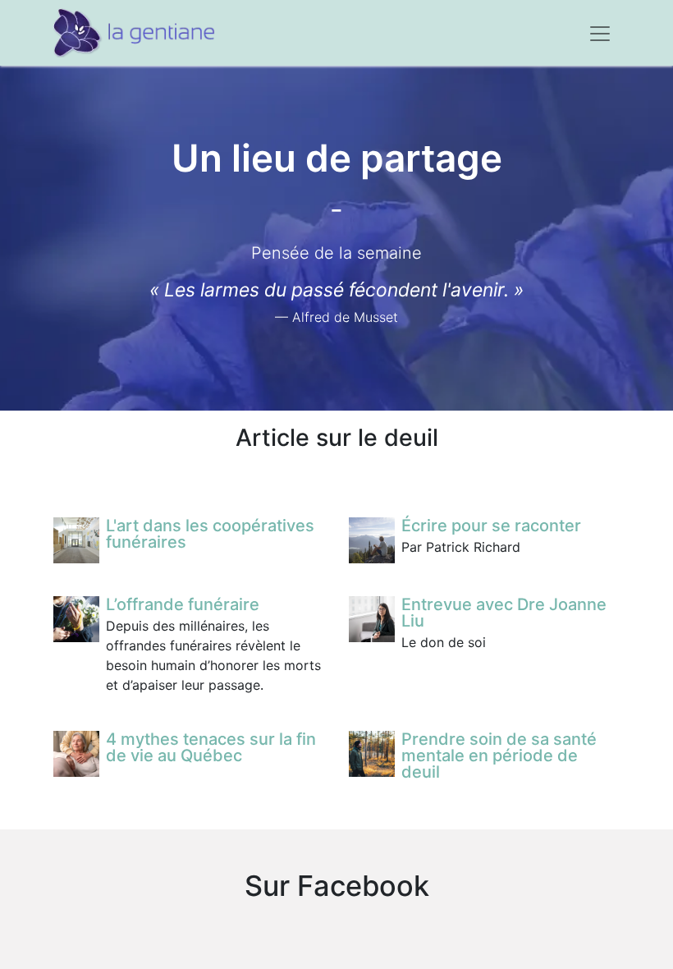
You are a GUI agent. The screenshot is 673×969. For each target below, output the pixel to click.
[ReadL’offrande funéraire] (76, 619)
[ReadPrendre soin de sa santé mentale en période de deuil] (372, 754)
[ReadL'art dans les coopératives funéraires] (76, 540)
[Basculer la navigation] (600, 32)
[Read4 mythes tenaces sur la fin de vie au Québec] (76, 754)
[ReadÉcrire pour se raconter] (372, 540)
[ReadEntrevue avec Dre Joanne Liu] (372, 619)
